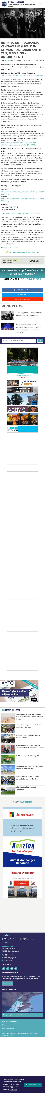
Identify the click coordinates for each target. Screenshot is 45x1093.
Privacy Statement (8, 1029)
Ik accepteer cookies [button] (33, 1085)
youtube (11, 248)
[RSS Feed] (16, 969)
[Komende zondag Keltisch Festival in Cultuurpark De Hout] (8, 728)
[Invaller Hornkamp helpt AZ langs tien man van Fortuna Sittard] (8, 770)
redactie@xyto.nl (10, 958)
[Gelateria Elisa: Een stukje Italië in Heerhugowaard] (8, 739)
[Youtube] (12, 969)
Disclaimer (5, 1025)
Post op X (23, 295)
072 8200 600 (9, 955)
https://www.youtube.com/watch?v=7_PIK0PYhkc (18, 145)
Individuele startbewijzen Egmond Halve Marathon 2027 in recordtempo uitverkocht (29, 717)
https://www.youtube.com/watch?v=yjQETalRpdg (18, 142)
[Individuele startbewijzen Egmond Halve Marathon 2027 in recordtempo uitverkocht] (8, 718)
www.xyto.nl (8, 960)
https (5, 248)
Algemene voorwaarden (9, 1021)
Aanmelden (7, 983)
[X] (8, 969)
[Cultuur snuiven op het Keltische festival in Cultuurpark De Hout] (8, 780)
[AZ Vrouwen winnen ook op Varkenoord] (8, 790)
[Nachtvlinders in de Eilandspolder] (8, 759)
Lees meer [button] (13, 1090)
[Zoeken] (40, 341)
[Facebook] (4, 969)
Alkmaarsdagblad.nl (16, 2)
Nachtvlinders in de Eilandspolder (27, 756)
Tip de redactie (24, 299)
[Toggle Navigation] (40, 4)
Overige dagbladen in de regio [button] (13, 1015)
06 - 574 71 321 (31, 279)
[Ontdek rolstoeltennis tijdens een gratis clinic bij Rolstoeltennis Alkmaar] (8, 749)
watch (16, 248)
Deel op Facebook (24, 290)
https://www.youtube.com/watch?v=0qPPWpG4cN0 (24, 75)
